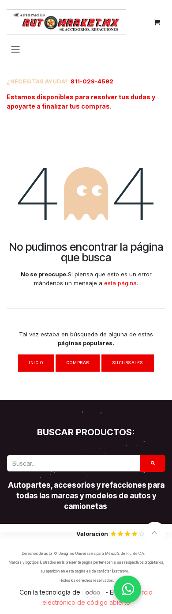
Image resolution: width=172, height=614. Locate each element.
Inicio (36, 362)
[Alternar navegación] (15, 49)
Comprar (77, 362)
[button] (154, 532)
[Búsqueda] (153, 463)
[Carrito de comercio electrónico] (156, 22)
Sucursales (127, 362)
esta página (120, 282)
